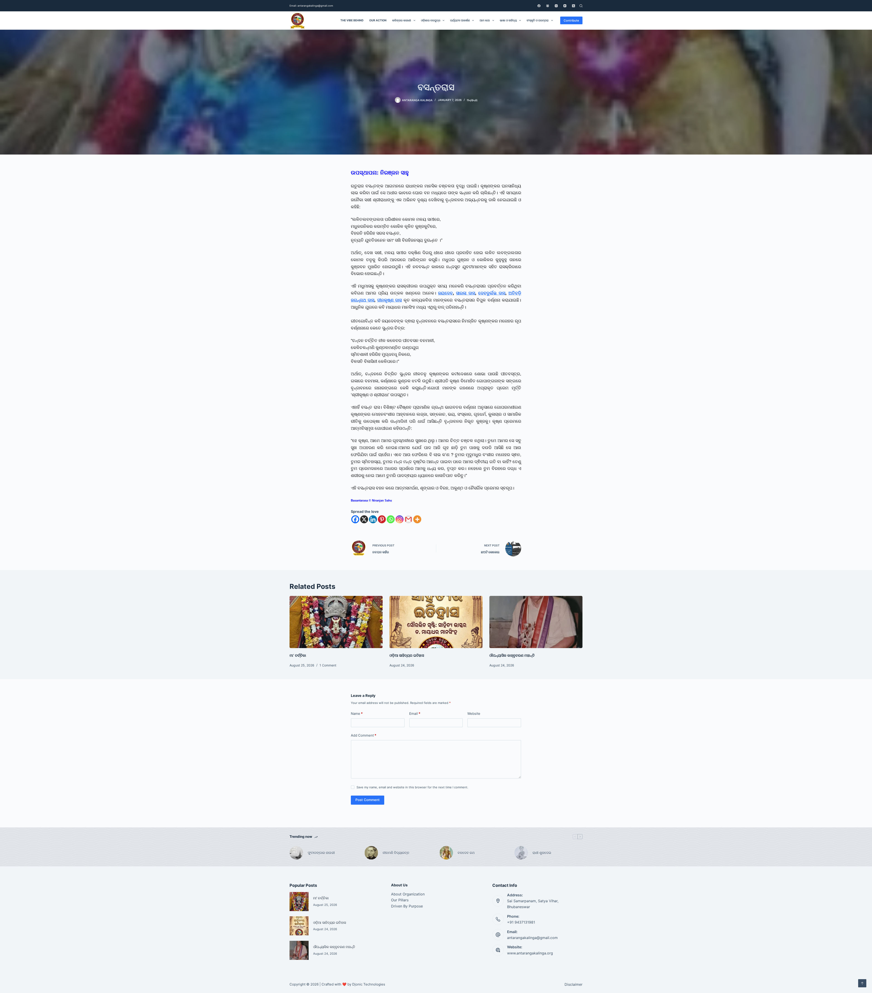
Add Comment (363, 735)
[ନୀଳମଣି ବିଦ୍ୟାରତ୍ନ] (371, 853)
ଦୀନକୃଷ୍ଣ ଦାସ (389, 300)
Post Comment (367, 800)
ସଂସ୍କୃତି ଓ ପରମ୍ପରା (538, 20)
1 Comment (328, 665)
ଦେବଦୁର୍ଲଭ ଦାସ (491, 293)
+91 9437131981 (521, 922)
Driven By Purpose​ (407, 906)
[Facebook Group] (547, 5)
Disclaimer (573, 984)
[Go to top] (862, 983)
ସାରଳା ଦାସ (465, 293)
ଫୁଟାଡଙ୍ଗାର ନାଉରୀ (321, 852)
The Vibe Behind (352, 20)
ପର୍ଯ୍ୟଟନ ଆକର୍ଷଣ (460, 20)
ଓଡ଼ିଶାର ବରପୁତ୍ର (430, 20)
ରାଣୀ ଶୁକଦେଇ (542, 852)
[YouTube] (564, 5)
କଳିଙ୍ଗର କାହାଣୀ (401, 20)
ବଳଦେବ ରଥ (466, 852)
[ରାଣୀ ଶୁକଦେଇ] (521, 853)
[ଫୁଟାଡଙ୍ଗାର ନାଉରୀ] (296, 853)
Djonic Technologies (368, 984)
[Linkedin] (373, 519)
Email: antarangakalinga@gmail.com (311, 5)
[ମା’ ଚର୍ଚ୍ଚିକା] (336, 622)
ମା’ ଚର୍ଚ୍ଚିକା (298, 655)
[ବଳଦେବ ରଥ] (446, 853)
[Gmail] (408, 519)
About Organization (408, 894)
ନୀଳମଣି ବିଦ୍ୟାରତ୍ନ (396, 852)
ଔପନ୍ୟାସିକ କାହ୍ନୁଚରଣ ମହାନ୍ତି (512, 655)
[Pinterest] (382, 519)
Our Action (377, 20)
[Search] (581, 5)
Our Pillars (400, 900)
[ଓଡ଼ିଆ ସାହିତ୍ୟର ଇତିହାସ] (436, 622)
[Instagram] (556, 5)
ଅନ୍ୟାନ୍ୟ (472, 100)
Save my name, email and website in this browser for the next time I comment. (412, 787)
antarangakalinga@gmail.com (532, 937)
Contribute (571, 20)
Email (414, 713)
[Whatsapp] (391, 519)
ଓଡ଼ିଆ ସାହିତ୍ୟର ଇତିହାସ (406, 655)
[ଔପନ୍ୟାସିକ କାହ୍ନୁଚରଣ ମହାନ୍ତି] (535, 622)
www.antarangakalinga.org (530, 953)
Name (357, 713)
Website (473, 713)
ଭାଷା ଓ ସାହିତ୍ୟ (508, 20)
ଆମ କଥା (485, 20)
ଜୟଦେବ (445, 293)
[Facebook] (539, 5)
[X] (364, 519)
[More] (417, 519)
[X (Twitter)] (573, 5)
